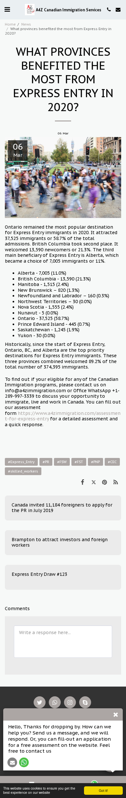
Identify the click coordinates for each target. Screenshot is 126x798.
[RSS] (115, 481)
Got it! (103, 790)
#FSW (62, 462)
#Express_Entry (21, 462)
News (26, 24)
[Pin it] (104, 481)
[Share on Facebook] (82, 481)
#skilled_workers (23, 471)
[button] (7, 9)
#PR (46, 462)
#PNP (95, 462)
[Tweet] (93, 481)
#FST (79, 462)
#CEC (112, 462)
